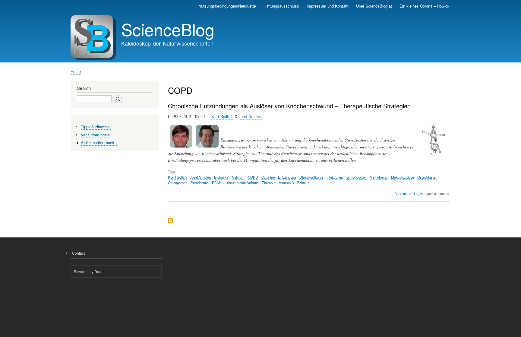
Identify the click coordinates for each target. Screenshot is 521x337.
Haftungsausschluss (281, 6)
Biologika (221, 177)
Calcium (238, 177)
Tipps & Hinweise (96, 126)
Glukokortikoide (311, 177)
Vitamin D (286, 182)
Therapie (268, 182)
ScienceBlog (167, 29)
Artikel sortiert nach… (99, 142)
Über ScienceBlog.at (374, 6)
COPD (253, 177)
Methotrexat (378, 177)
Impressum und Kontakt (328, 6)
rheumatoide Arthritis (243, 182)
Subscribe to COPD (170, 221)
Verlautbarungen (95, 135)
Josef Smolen (250, 116)
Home (76, 71)
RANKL (217, 182)
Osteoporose (177, 182)
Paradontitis (200, 182)
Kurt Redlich (222, 116)
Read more (402, 193)
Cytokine (268, 177)
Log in (418, 193)
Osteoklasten (427, 177)
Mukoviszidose (402, 177)
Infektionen (335, 177)
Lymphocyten (356, 177)
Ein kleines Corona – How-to (424, 6)
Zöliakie (303, 182)
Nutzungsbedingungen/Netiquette (227, 6)
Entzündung (287, 177)
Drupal (100, 271)
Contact (78, 253)
